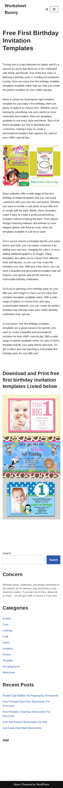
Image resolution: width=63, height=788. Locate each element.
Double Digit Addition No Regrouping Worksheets (30, 695)
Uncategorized (11, 666)
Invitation (8, 648)
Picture (7, 654)
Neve (17, 784)
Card (5, 624)
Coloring (7, 630)
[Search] (47, 9)
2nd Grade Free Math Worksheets (22, 727)
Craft (5, 636)
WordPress (42, 784)
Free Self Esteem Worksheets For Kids (25, 721)
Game (6, 642)
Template (8, 660)
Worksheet (9, 672)
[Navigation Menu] (54, 9)
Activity (7, 618)
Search (7, 553)
